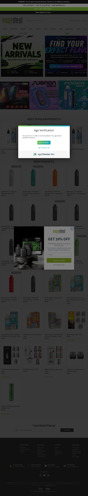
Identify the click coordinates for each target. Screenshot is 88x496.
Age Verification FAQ (44, 148)
